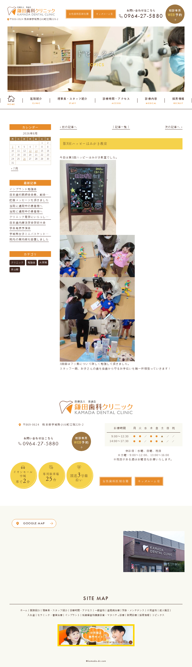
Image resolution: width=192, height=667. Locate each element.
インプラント (72, 615)
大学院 (43, 262)
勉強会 (31, 262)
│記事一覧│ (121, 127)
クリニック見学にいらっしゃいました (35, 217)
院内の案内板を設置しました (29, 239)
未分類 (14, 269)
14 (36, 150)
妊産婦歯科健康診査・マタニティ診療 (103, 615)
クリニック (17, 262)
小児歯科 (152, 610)
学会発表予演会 (20, 228)
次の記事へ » (173, 127)
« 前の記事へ (68, 127)
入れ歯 (31, 615)
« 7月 (14, 168)
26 (24, 158)
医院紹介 (35, 610)
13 (30, 150)
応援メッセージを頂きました (29, 200)
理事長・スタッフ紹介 (54, 610)
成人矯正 (165, 610)
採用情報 (145, 615)
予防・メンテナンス (133, 610)
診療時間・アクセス (81, 610)
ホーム (24, 610)
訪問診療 (132, 615)
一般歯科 (100, 610)
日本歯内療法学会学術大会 (28, 222)
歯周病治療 (113, 610)
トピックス (158, 615)
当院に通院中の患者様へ (26, 206)
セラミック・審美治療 (50, 615)
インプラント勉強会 (23, 189)
